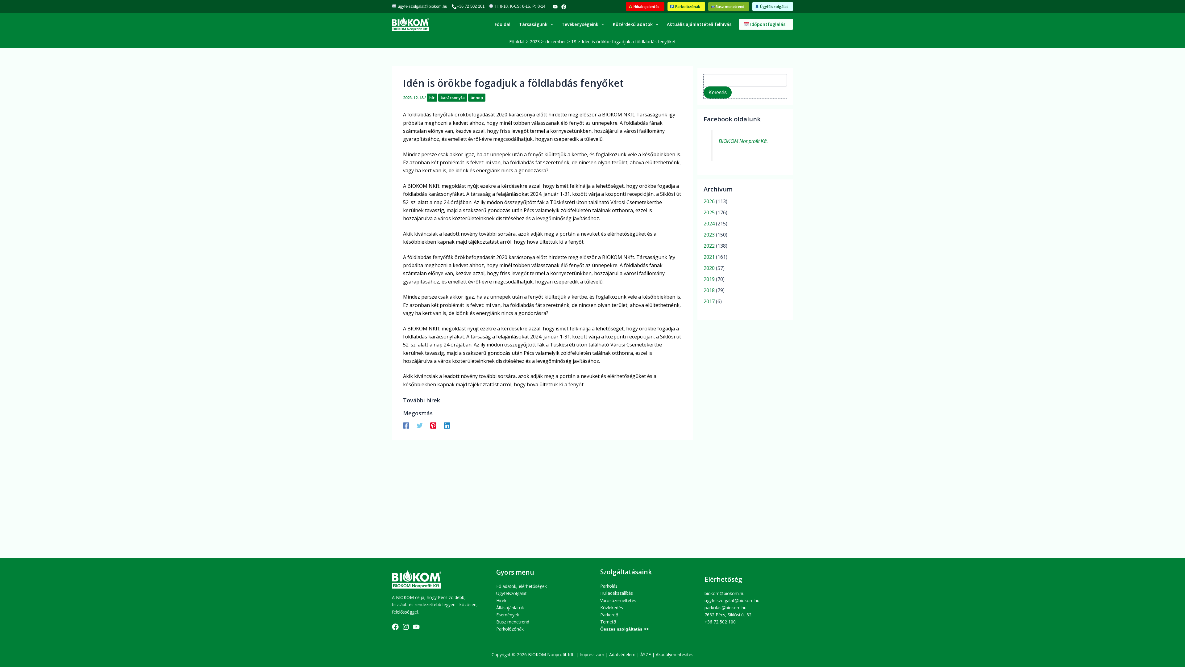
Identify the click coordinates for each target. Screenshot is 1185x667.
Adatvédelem (622, 654)
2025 (709, 212)
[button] (645, 6)
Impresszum (592, 654)
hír (432, 97)
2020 (709, 268)
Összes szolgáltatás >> (624, 629)
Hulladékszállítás (616, 593)
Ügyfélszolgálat (511, 593)
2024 (709, 223)
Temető (608, 622)
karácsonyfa (453, 97)
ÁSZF (645, 654)
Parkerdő (609, 615)
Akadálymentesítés (674, 654)
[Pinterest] (433, 425)
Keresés (718, 92)
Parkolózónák (510, 629)
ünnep (477, 97)
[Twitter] (420, 425)
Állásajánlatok (510, 607)
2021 (709, 257)
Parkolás (608, 586)
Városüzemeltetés (618, 600)
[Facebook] (563, 6)
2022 (709, 245)
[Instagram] (405, 626)
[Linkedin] (447, 425)
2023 (709, 234)
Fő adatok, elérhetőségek (521, 586)
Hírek (501, 600)
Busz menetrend (512, 622)
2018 (709, 290)
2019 (709, 279)
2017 (709, 301)
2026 (709, 201)
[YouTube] (555, 6)
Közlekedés (611, 607)
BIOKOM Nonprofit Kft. (743, 141)
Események (507, 615)
